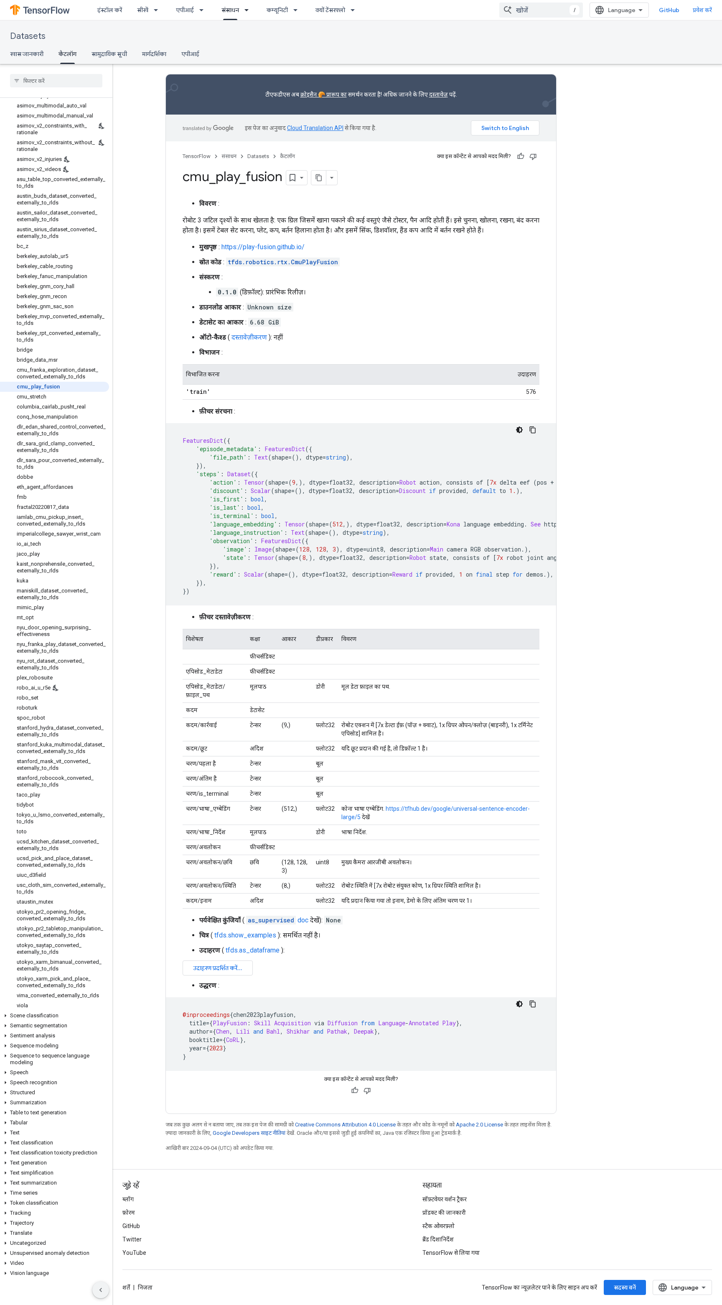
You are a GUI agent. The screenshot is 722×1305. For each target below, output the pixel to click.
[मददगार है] (520, 156)
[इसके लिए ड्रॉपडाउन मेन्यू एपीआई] (204, 10)
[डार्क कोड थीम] (519, 430)
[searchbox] (56, 80)
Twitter (132, 1239)
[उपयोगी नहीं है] (533, 156)
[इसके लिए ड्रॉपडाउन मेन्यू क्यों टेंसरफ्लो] (355, 10)
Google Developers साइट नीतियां (249, 1133)
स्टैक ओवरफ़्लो (438, 1226)
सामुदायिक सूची (109, 54)
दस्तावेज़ (438, 94)
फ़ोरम (128, 1212)
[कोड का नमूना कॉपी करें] (532, 430)
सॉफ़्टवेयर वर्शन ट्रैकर (444, 1199)
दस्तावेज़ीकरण (249, 337)
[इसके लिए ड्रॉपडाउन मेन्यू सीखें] (158, 10)
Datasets (28, 36)
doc (278, 920)
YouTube (134, 1252)
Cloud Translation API (315, 128)
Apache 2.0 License (479, 1124)
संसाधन (230, 10)
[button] (54, 1016)
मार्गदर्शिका (154, 54)
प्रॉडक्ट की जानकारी (444, 1212)
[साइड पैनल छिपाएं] (100, 1290)
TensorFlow (197, 156)
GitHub (669, 10)
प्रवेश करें (702, 10)
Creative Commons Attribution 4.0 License (345, 1124)
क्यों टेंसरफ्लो (330, 10)
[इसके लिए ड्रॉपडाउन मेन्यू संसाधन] (249, 10)
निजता (145, 1287)
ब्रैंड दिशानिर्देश (438, 1239)
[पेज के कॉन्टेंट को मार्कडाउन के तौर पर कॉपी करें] (318, 178)
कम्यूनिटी (277, 10)
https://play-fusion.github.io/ (263, 247)
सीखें (142, 10)
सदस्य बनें (625, 1287)
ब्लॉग (128, 1199)
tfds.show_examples (245, 935)
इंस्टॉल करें (109, 10)
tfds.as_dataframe (253, 950)
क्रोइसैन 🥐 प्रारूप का (323, 94)
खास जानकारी (26, 54)
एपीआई (185, 10)
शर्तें (126, 1287)
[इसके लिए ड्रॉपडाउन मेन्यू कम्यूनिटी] (298, 10)
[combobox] (541, 10)
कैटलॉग (67, 54)
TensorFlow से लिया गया (451, 1252)
